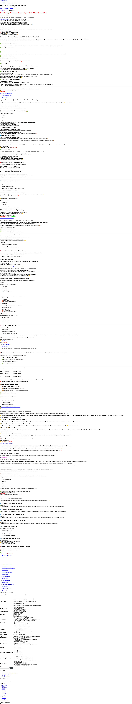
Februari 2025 (4, 692)
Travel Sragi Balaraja (6, 344)
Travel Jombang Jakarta (6, 676)
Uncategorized (4, 699)
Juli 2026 (3, 686)
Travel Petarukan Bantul (6, 555)
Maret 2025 (4, 691)
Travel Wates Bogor (6, 576)
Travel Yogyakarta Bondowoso (8, 584)
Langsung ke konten (3, 0)
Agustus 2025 (4, 687)
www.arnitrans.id (16, 636)
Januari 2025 (4, 693)
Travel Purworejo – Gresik (8, 467)
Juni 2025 (3, 689)
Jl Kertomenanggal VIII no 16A (19, 601)
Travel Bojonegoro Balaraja (6, 674)
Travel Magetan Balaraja (6, 673)
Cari (0, 666)
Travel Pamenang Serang (6, 675)
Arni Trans (2, 10)
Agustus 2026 (4, 685)
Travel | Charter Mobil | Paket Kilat (6, 443)
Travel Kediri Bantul (6, 580)
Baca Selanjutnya (5, 97)
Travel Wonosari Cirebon (7, 564)
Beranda (3, 2)
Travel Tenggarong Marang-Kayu (8, 568)
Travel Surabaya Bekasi (6, 588)
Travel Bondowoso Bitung (7, 95)
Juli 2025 (3, 688)
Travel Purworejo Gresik (6, 8)
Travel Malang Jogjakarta (7, 572)
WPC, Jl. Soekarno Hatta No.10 (19, 598)
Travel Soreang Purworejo (7, 559)
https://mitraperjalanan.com (4, 700)
